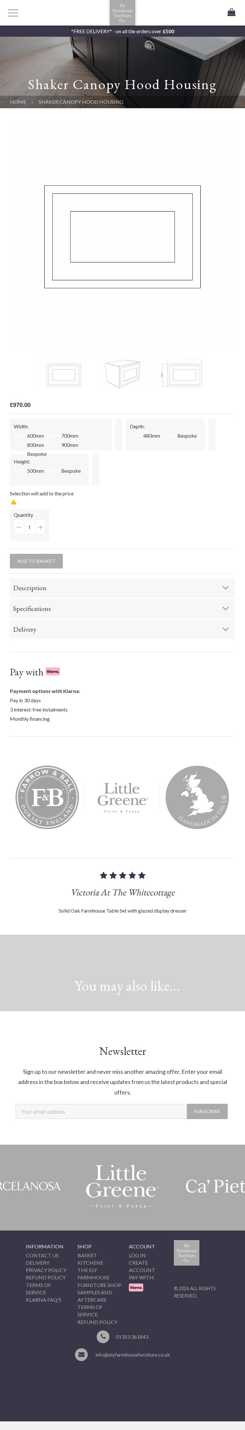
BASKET (87, 1255)
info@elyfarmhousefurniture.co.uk (132, 1354)
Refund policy (97, 1322)
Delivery (37, 1263)
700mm (69, 435)
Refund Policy (46, 1277)
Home (18, 102)
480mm (151, 435)
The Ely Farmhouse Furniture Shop (100, 1277)
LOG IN (137, 1255)
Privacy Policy (46, 1270)
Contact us (42, 1255)
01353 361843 (132, 1337)
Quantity (31, 526)
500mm (35, 470)
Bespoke (187, 435)
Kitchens (90, 1263)
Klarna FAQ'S (43, 1300)
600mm (35, 435)
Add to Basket (36, 561)
